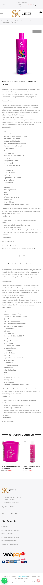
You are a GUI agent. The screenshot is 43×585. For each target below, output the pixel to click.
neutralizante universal (27, 249)
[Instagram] (8, 512)
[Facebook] (3, 512)
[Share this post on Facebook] (19, 256)
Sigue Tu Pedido (7, 534)
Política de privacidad (9, 541)
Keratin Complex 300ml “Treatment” (31, 467)
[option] (21, 53)
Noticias (35, 582)
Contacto (27, 582)
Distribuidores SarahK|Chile (11, 530)
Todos (17, 21)
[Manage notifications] (38, 580)
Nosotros (5, 527)
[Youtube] (12, 512)
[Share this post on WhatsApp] (23, 256)
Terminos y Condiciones (10, 544)
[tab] (12, 264)
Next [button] (40, 455)
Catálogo (10, 21)
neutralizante (13, 249)
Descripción (12, 264)
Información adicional (27, 264)
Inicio (3, 21)
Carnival (13, 246)
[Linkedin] (16, 512)
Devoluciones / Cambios (10, 537)
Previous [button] (3, 455)
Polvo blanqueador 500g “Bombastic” (10, 467)
